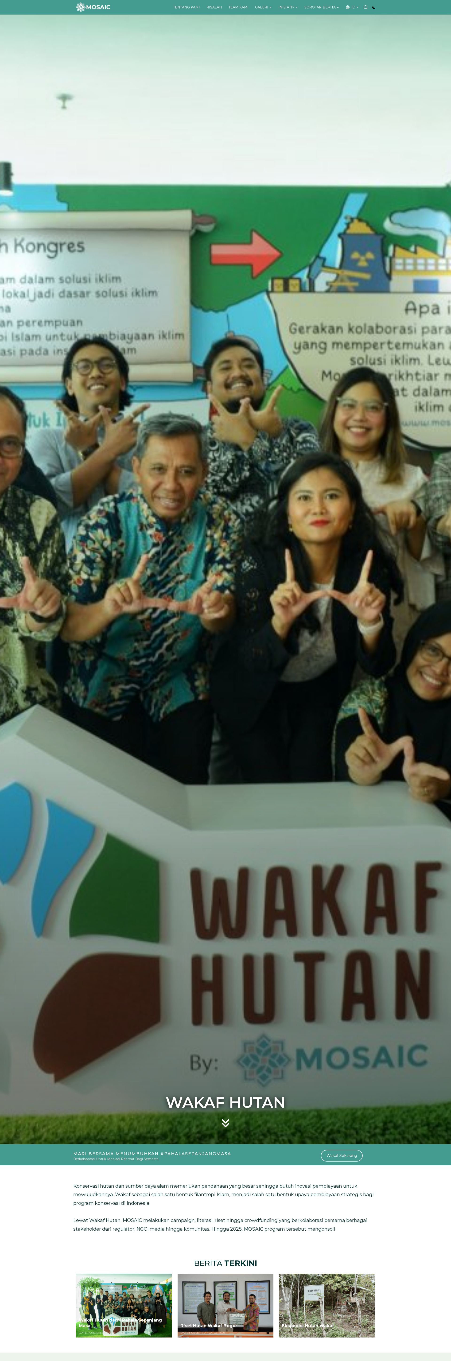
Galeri (261, 7)
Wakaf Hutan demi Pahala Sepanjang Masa (120, 1323)
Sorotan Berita (320, 7)
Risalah (214, 7)
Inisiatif (286, 7)
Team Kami (239, 7)
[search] (366, 7)
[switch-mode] (374, 7)
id (352, 7)
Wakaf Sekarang (342, 1155)
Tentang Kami (186, 7)
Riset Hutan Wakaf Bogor (208, 1325)
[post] (124, 1306)
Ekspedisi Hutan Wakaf (308, 1325)
